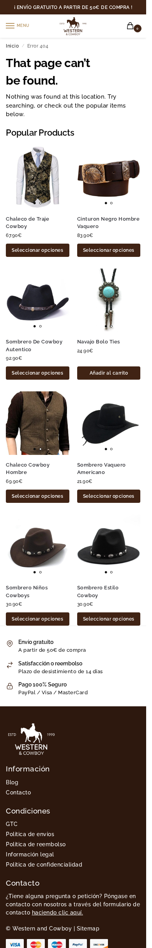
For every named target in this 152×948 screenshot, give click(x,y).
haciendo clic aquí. (57, 912)
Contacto (18, 792)
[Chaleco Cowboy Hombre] (37, 423)
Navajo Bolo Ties (98, 342)
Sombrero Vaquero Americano (101, 469)
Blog (12, 782)
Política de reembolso (36, 844)
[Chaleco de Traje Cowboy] (37, 177)
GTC (12, 824)
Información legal (30, 854)
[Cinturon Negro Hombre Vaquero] (109, 177)
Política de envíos (30, 834)
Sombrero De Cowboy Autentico (34, 345)
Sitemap (88, 928)
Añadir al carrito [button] (109, 373)
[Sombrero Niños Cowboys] (37, 546)
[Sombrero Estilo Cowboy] (109, 546)
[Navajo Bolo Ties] (109, 300)
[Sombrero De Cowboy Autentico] (37, 300)
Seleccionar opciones (37, 250)
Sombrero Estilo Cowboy (98, 591)
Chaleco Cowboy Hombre (27, 469)
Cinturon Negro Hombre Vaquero (108, 223)
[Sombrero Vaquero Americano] (109, 423)
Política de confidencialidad (44, 864)
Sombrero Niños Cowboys (27, 591)
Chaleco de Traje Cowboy (27, 223)
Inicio (12, 46)
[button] (132, 26)
